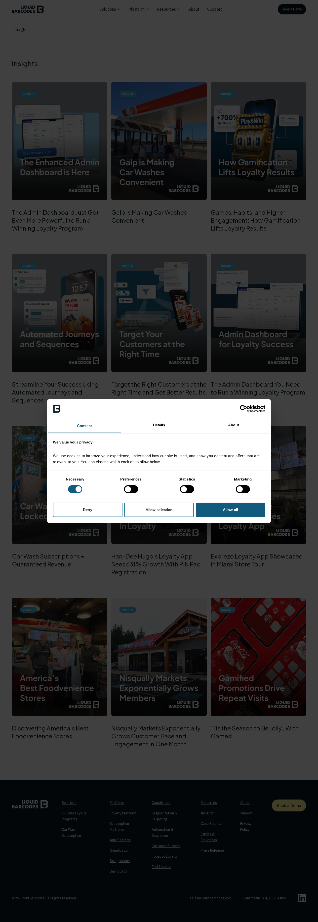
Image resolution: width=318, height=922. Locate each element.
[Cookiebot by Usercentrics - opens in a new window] (243, 408)
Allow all (230, 510)
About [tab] (233, 425)
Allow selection (159, 510)
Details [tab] (159, 425)
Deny (87, 510)
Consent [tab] (84, 426)
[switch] (131, 489)
